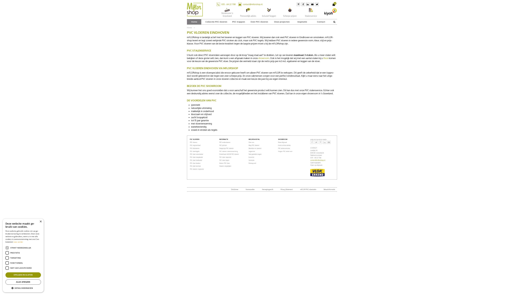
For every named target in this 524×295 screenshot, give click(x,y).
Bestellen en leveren (255, 148)
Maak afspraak (282, 142)
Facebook (303, 4)
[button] (23, 288)
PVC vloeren (193, 142)
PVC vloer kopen (224, 160)
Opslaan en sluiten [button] (23, 275)
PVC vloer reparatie (225, 157)
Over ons (251, 142)
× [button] (41, 222)
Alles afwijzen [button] (23, 282)
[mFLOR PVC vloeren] (195, 9)
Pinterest (298, 4)
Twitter (317, 4)
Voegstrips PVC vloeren (226, 148)
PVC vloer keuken (195, 163)
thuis (325, 58)
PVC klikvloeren (195, 148)
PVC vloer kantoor (195, 166)
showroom (263, 58)
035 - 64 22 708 (228, 4)
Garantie (251, 157)
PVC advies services (284, 148)
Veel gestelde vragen (255, 154)
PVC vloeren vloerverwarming (228, 151)
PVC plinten (223, 145)
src (334, 22)
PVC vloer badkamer (196, 160)
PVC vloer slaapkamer (196, 157)
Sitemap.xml (252, 163)
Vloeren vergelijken (225, 166)
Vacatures (251, 160)
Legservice (252, 151)
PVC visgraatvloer (195, 145)
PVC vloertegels (194, 151)
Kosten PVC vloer (224, 163)
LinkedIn (307, 4)
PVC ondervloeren (224, 142)
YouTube (312, 4)
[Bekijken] (334, 4)
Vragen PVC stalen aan (285, 151)
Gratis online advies (284, 145)
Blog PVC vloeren (254, 145)
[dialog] (23, 255)
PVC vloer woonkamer (196, 154)
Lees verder (18, 242)
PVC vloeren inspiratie (197, 169)
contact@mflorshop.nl (253, 4)
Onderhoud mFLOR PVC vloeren (229, 154)
